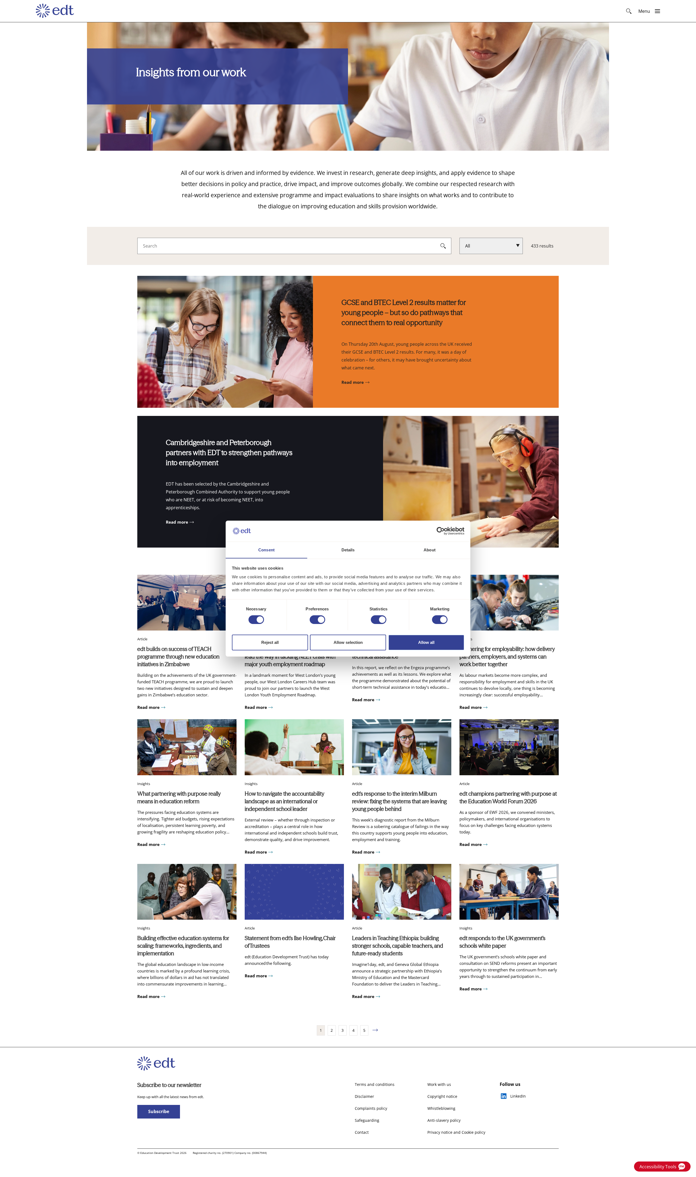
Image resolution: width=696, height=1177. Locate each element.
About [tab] (430, 549)
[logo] (57, 11)
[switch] (317, 619)
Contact (362, 1132)
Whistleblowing (441, 1108)
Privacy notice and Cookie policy (456, 1132)
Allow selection (348, 642)
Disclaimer (364, 1096)
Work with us (439, 1084)
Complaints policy (371, 1108)
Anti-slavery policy (444, 1120)
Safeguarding (367, 1120)
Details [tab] (348, 549)
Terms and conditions (374, 1084)
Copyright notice (442, 1096)
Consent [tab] (266, 549)
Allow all (426, 642)
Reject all (270, 642)
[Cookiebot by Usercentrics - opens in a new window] (440, 531)
